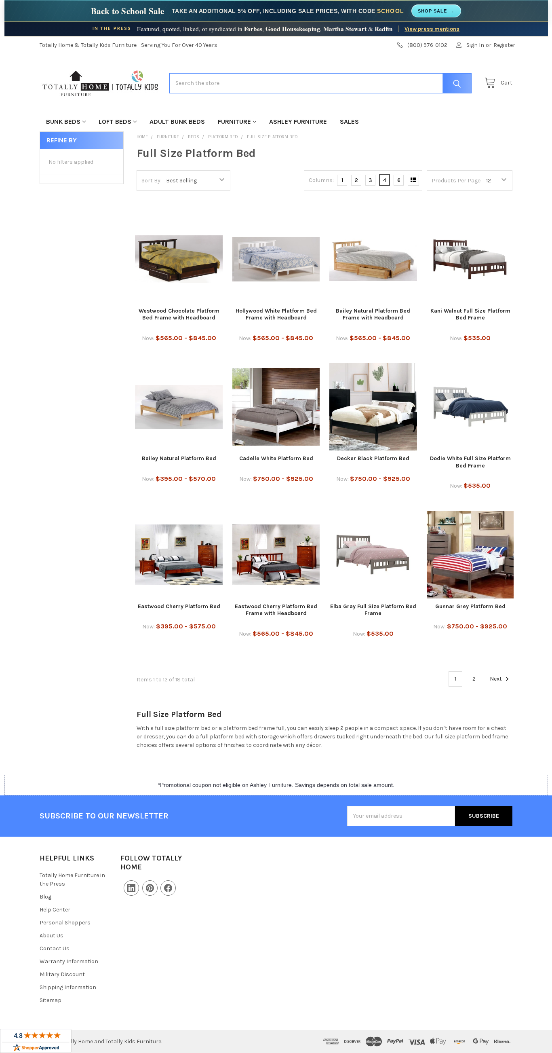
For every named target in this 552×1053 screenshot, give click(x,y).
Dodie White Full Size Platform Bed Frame (470, 462)
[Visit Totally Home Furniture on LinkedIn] (131, 888)
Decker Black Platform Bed (373, 458)
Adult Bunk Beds (177, 121)
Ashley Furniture (298, 121)
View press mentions (432, 28)
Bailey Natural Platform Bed (179, 458)
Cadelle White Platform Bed (276, 458)
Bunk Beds (63, 121)
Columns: (321, 180)
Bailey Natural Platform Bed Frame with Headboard (373, 314)
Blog (45, 896)
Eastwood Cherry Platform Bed (179, 606)
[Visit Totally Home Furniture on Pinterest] (150, 888)
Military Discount (62, 974)
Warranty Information (69, 961)
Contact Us (55, 948)
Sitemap (50, 1000)
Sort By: (151, 180)
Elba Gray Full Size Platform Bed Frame (373, 610)
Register (504, 45)
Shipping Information (68, 987)
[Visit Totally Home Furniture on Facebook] (168, 888)
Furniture (234, 121)
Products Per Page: (457, 180)
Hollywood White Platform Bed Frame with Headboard (276, 314)
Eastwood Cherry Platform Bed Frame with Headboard (276, 610)
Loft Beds (115, 121)
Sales (349, 121)
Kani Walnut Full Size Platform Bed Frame (470, 314)
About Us (51, 935)
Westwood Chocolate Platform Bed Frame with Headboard (179, 314)
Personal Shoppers (65, 922)
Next (496, 678)
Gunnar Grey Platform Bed (470, 606)
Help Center (55, 909)
